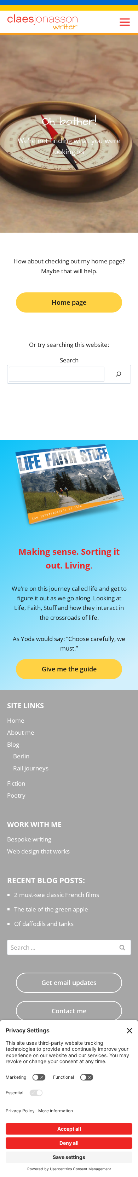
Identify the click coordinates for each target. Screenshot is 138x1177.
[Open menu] (123, 22)
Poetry (16, 795)
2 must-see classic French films (56, 895)
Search (69, 360)
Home (15, 720)
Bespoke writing (29, 839)
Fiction (16, 783)
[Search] (118, 374)
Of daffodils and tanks (44, 924)
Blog (13, 744)
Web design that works (38, 851)
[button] (69, 669)
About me (20, 732)
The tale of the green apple (51, 909)
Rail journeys (30, 768)
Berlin (21, 756)
